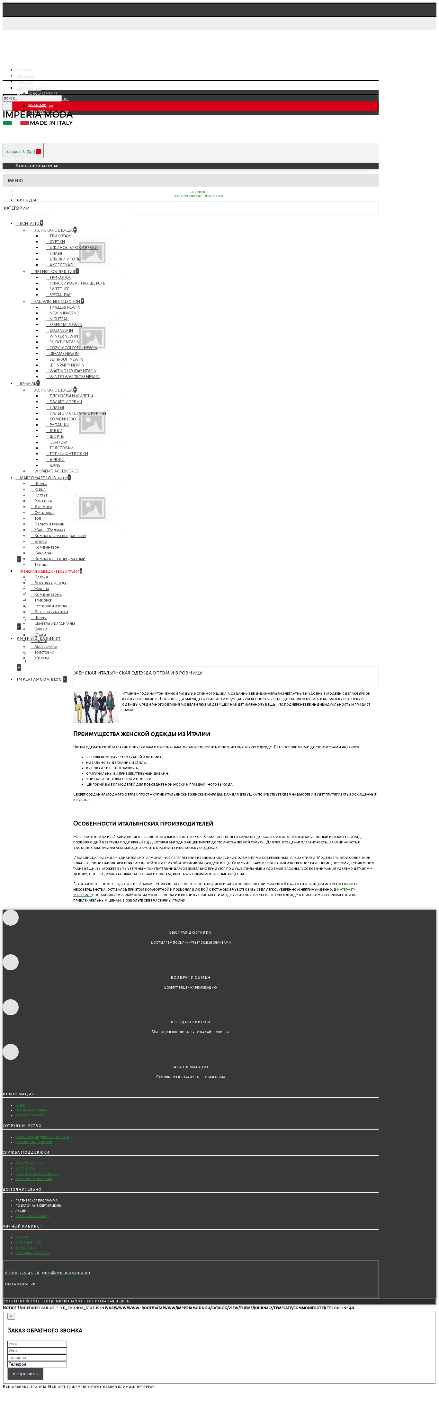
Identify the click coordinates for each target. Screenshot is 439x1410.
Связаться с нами (30, 1163)
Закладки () (26, 1248)
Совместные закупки (33, 1142)
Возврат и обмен (29, 1115)
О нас (20, 1105)
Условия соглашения (33, 1179)
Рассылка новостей (32, 1253)
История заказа (28, 1242)
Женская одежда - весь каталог (199, 195)
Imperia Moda (69, 1301)
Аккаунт (22, 1237)
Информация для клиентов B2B (42, 1137)
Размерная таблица (32, 1216)
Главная (198, 191)
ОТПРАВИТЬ (25, 1373)
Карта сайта (25, 1169)
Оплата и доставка (31, 1110)
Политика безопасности (37, 1174)
